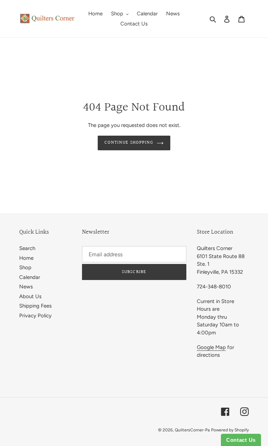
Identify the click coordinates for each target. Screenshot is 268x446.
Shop (25, 267)
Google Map (211, 347)
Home (26, 258)
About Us (30, 296)
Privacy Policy (35, 315)
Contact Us (241, 440)
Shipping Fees (35, 306)
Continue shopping (128, 142)
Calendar (29, 277)
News (26, 287)
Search (27, 248)
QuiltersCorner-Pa (192, 430)
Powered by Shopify (230, 430)
